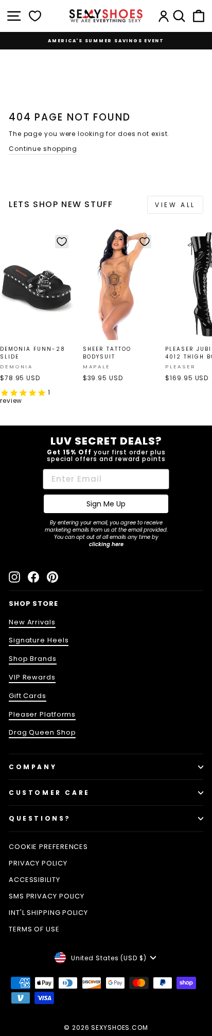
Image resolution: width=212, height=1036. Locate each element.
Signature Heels (38, 640)
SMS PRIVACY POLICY (46, 896)
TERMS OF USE (34, 929)
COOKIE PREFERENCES (48, 847)
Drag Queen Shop (42, 732)
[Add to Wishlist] (61, 241)
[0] (35, 16)
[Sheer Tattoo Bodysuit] (120, 285)
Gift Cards (27, 696)
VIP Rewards (32, 677)
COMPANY (33, 766)
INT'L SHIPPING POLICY (48, 913)
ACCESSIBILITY (34, 880)
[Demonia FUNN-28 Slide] (37, 285)
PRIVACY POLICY (38, 863)
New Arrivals (32, 622)
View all (175, 204)
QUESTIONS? (40, 818)
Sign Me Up (106, 504)
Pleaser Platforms (42, 714)
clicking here (106, 544)
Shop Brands (33, 659)
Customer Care (49, 792)
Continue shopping (43, 148)
